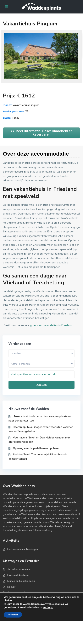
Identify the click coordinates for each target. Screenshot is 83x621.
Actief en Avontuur (18, 569)
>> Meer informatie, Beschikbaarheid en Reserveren (42, 133)
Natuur (11, 587)
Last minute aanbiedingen (22, 549)
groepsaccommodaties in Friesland (51, 325)
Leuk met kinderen (18, 575)
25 (26, 111)
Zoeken (41, 385)
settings (48, 607)
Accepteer (13, 614)
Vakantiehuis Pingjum (26, 105)
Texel (15, 118)
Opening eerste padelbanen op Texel (36, 448)
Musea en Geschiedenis (21, 581)
